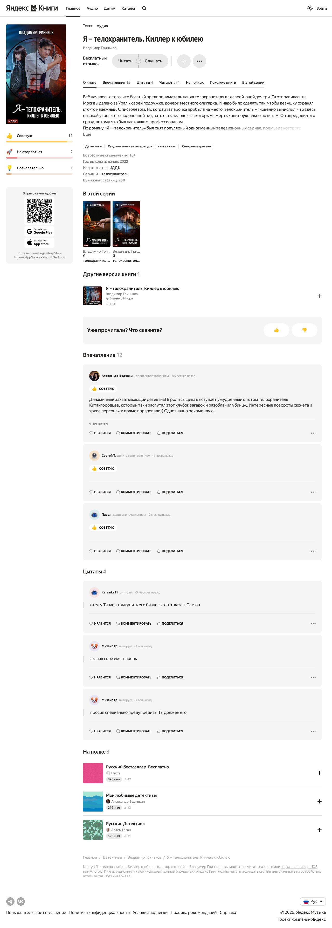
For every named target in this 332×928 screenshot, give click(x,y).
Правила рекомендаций (194, 912)
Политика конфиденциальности (99, 912)
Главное (73, 8)
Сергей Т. (109, 456)
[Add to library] (319, 296)
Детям (109, 8)
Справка (228, 912)
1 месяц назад (163, 456)
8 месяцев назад (183, 376)
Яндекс (318, 919)
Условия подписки (150, 912)
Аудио (92, 8)
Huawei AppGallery (27, 257)
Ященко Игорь (121, 298)
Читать (125, 60)
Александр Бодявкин (118, 376)
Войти (321, 8)
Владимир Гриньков (100, 48)
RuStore (23, 253)
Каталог (129, 8)
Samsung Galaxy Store (46, 253)
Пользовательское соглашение (36, 912)
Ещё (87, 134)
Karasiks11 (110, 592)
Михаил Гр (109, 646)
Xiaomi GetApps (53, 257)
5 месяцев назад (148, 592)
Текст (88, 26)
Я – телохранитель (111, 174)
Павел (106, 515)
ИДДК (114, 168)
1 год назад (144, 646)
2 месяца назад (159, 515)
